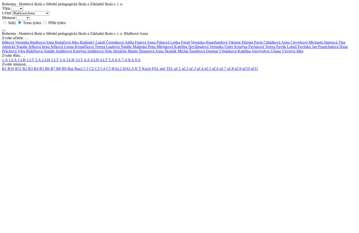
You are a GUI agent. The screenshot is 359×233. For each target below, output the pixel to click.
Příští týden (56, 23)
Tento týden (32, 23)
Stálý (12, 23)
